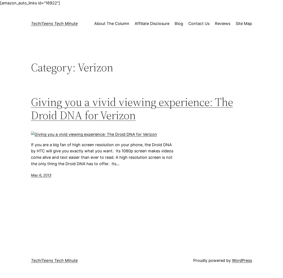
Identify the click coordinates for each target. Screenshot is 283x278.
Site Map (244, 23)
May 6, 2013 (41, 175)
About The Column (111, 23)
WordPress (242, 260)
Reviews (222, 23)
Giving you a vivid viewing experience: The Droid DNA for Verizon (132, 108)
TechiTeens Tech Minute (54, 23)
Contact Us (199, 23)
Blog (179, 23)
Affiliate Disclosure (152, 23)
